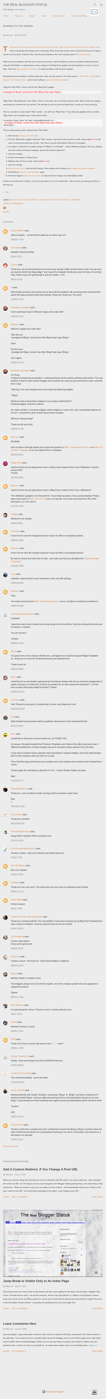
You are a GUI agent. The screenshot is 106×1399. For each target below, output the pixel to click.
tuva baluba (16, 248)
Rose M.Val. (16, 814)
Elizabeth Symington (20, 307)
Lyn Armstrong (17, 936)
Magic (31, 16)
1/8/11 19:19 (16, 1014)
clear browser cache (32, 176)
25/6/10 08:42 (17, 455)
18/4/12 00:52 (17, 1065)
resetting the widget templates (82, 168)
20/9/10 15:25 (17, 643)
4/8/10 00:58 (16, 523)
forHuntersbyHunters (20, 831)
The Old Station (18, 865)
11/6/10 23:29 (17, 299)
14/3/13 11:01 (17, 1139)
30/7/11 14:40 (17, 997)
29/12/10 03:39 (18, 823)
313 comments (19, 1351)
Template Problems (13, 203)
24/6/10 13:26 (17, 316)
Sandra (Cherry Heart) (21, 1073)
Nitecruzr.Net (47, 200)
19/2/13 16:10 (17, 1116)
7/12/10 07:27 (17, 781)
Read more (97, 1197)
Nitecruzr (15, 324)
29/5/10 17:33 (17, 239)
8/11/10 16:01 (17, 726)
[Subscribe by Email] (94, 12)
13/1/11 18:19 (17, 840)
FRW (13, 1039)
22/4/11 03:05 (17, 874)
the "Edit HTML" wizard (86, 76)
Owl (12, 717)
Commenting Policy (79, 16)
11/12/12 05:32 (17, 1082)
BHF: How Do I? (36, 499)
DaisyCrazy (16, 463)
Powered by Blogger (54, 1391)
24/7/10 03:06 (17, 477)
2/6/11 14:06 (16, 908)
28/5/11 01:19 (17, 891)
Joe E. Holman (17, 1090)
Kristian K (15, 956)
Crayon (14, 265)
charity (14, 1022)
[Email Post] (4, 209)
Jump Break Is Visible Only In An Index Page (36, 1281)
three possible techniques (26, 69)
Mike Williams (17, 1005)
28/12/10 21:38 (18, 806)
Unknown (15, 531)
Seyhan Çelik (17, 1125)
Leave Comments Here (19, 1323)
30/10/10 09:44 (18, 709)
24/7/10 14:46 (17, 506)
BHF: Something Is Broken (77, 447)
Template (75, 200)
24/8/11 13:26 (17, 1031)
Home (5, 16)
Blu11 (13, 677)
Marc (13, 734)
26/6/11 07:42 (17, 948)
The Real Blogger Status (25, 4)
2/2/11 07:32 (16, 857)
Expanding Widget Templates (57, 80)
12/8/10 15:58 (17, 566)
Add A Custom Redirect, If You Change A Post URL (40, 1169)
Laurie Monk (16, 900)
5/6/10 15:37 (16, 256)
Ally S (13, 651)
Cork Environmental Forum (23, 848)
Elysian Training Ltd (20, 1056)
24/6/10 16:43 (17, 362)
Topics (43, 16)
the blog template (84, 54)
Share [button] (6, 212)
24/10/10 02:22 (18, 692)
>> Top (6, 192)
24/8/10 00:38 (17, 583)
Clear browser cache (16, 168)
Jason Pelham (17, 231)
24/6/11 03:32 (17, 928)
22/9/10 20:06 (17, 669)
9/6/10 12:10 (16, 279)
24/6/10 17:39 (17, 429)
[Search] (95, 4)
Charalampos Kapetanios (22, 614)
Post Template (62, 200)
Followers (19, 16)
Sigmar (14, 973)
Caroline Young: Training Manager (26, 917)
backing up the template (28, 136)
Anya (13, 574)
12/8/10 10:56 (17, 540)
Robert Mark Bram (19, 789)
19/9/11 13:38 (17, 1048)
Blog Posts (16, 200)
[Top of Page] (94, 1392)
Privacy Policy (58, 16)
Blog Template (31, 200)
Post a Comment (10, 1146)
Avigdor (14, 514)
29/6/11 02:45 (17, 965)
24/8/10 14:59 (17, 606)
